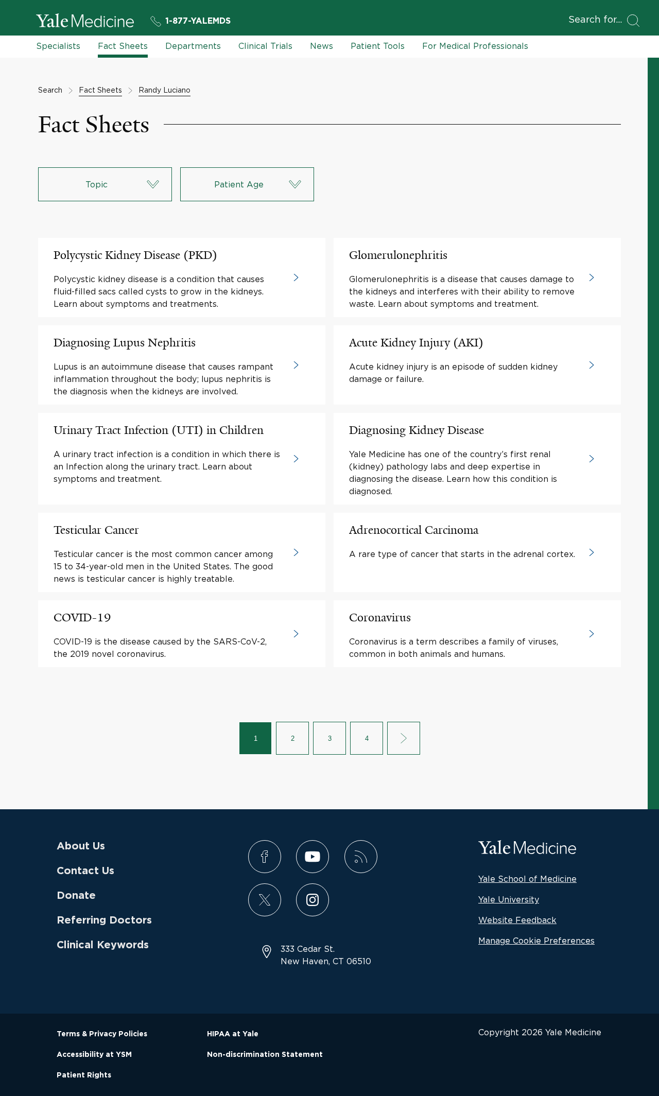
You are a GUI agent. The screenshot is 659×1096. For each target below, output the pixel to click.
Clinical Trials (265, 45)
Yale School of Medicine (527, 878)
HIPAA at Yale (232, 1034)
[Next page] (403, 738)
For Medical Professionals (475, 45)
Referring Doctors (104, 920)
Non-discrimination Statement (265, 1054)
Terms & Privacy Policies (102, 1034)
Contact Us (85, 871)
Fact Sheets (123, 45)
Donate (76, 896)
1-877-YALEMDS (198, 21)
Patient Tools (378, 45)
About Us (81, 846)
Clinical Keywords (103, 945)
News (321, 45)
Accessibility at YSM (94, 1054)
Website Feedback (517, 920)
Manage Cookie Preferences (536, 940)
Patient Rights (84, 1075)
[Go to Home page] (85, 22)
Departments (193, 45)
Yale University (508, 899)
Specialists (58, 45)
